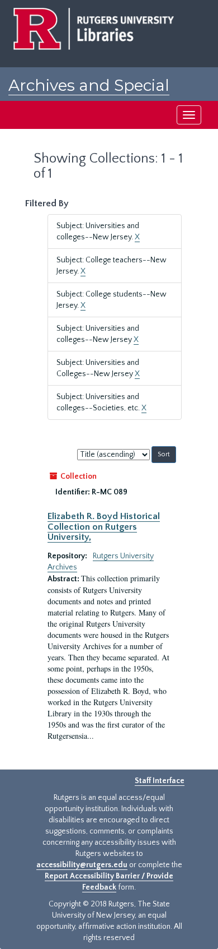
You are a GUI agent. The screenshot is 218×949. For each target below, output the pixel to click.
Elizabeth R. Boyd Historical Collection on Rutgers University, (104, 526)
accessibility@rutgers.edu (81, 864)
